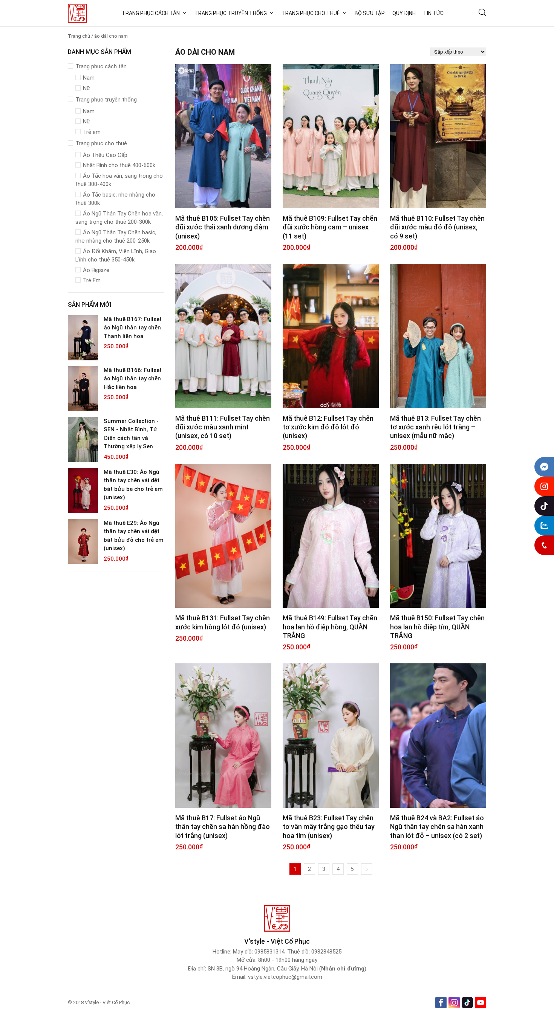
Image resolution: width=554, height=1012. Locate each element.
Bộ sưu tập (370, 13)
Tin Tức (433, 13)
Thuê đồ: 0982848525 (314, 951)
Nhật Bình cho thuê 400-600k (119, 165)
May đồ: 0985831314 (259, 951)
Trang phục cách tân (151, 13)
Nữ (86, 88)
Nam (89, 77)
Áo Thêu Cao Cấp (105, 155)
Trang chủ (79, 36)
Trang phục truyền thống (230, 13)
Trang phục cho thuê (311, 13)
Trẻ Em (92, 280)
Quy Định (404, 13)
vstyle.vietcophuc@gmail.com (285, 977)
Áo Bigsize (96, 270)
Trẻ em (92, 132)
